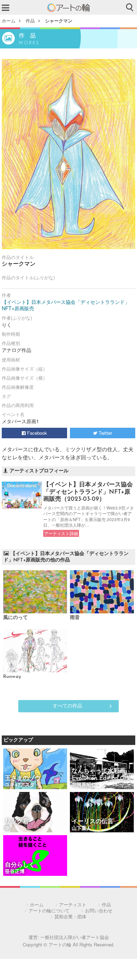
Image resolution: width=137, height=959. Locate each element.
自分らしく (20, 865)
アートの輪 (68, 8)
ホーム (8, 20)
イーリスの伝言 (92, 822)
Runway (12, 676)
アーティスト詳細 (61, 533)
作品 (30, 20)
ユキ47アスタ (20, 785)
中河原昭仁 (84, 785)
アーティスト (72, 904)
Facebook (36, 432)
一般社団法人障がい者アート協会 (74, 937)
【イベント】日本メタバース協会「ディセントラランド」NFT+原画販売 (66, 305)
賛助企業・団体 (70, 916)
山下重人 (81, 828)
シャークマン (58, 20)
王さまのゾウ (23, 778)
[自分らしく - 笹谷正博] (35, 856)
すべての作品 (67, 705)
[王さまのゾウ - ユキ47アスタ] (35, 769)
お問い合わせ (98, 910)
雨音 (75, 617)
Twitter (104, 432)
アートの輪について (49, 910)
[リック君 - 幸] (35, 813)
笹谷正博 (15, 871)
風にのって (15, 617)
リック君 (17, 822)
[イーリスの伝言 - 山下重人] (102, 813)
